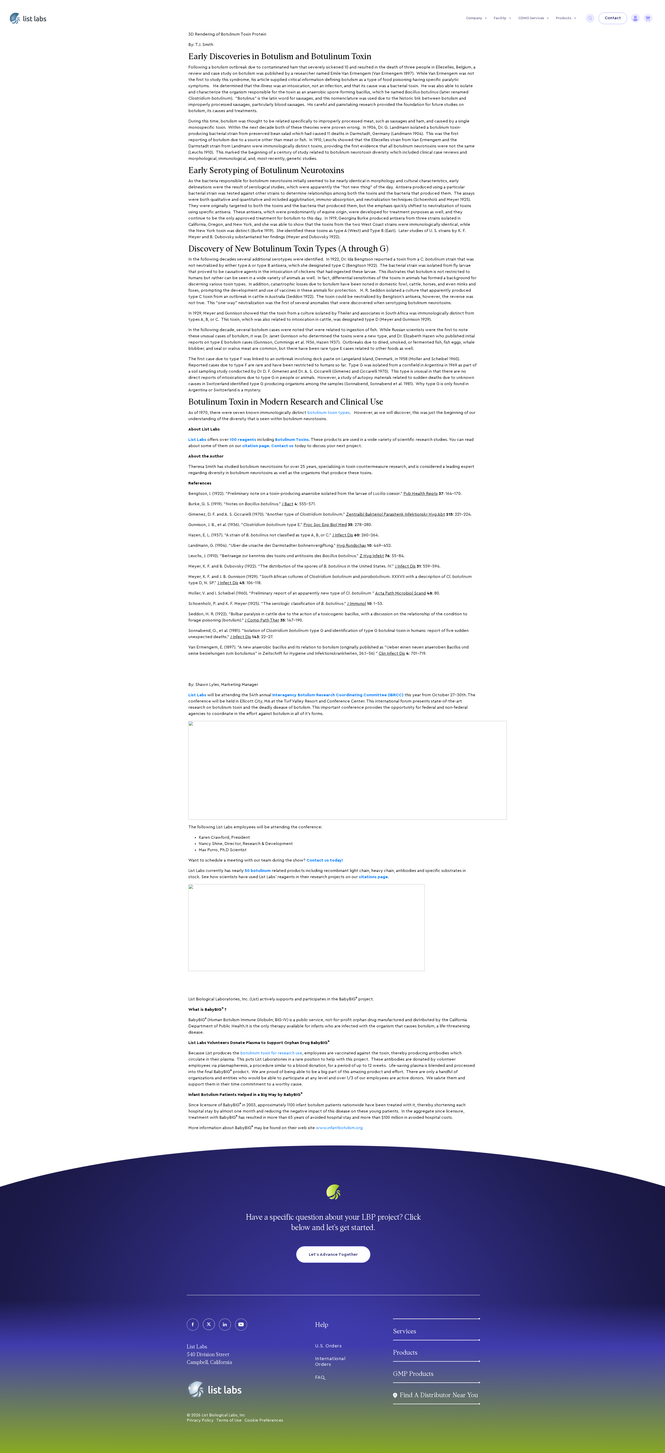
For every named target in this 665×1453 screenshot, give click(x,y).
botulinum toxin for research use (271, 1053)
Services (404, 1331)
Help (321, 1325)
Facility (500, 18)
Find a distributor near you (439, 1395)
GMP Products (413, 1374)
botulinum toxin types (328, 413)
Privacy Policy (200, 1420)
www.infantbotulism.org (339, 1128)
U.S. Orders (328, 1345)
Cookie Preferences (263, 1420)
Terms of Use (229, 1420)
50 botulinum (258, 871)
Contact (613, 18)
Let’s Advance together (333, 1254)
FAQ (320, 1377)
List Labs (197, 695)
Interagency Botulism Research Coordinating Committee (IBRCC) (337, 695)
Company (474, 18)
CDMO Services (531, 18)
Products (563, 18)
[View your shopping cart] (648, 18)
